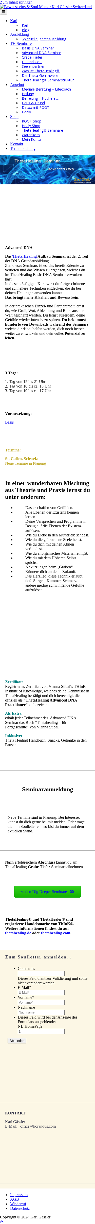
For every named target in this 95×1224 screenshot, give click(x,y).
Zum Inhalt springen (16, 2)
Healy (26, 112)
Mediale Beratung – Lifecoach (46, 89)
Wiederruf (18, 1204)
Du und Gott (32, 61)
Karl (13, 21)
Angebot (17, 84)
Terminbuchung (22, 148)
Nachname (26, 1007)
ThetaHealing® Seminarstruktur (48, 80)
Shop (14, 116)
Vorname (26, 997)
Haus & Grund (33, 102)
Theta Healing (24, 256)
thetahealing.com (55, 933)
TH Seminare (21, 43)
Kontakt (16, 144)
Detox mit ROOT (35, 107)
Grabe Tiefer (32, 57)
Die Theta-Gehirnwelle (40, 75)
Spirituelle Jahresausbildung (44, 39)
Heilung (28, 93)
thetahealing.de (18, 933)
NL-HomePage (30, 1026)
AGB (14, 1199)
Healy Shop (31, 125)
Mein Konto (31, 139)
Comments (26, 968)
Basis (9, 422)
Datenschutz (20, 1208)
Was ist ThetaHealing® (41, 70)
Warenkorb (31, 134)
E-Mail (24, 987)
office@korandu (33, 1126)
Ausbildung (19, 34)
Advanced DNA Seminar (41, 52)
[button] (2, 1221)
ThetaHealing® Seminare (42, 130)
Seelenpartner (33, 66)
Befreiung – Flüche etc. (40, 98)
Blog (25, 29)
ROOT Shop (31, 121)
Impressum (19, 1195)
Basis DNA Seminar (38, 48)
